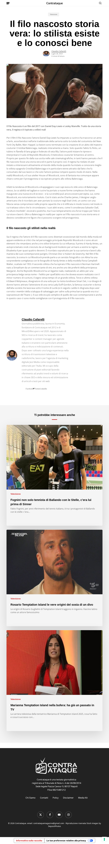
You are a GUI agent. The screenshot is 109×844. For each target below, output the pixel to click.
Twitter (37, 389)
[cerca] (99, 3)
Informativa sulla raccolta (29, 840)
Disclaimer (68, 797)
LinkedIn (43, 389)
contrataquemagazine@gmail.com (48, 823)
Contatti (44, 797)
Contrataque (54, 3)
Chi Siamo (30, 797)
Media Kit (83, 797)
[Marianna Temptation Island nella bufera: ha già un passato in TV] (54, 680)
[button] (8, 3)
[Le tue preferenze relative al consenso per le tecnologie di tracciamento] (104, 839)
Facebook (29, 389)
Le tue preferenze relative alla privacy (66, 840)
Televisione (53, 14)
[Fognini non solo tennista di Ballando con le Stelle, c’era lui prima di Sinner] (54, 475)
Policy (55, 797)
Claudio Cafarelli (58, 51)
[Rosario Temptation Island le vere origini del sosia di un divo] (54, 578)
